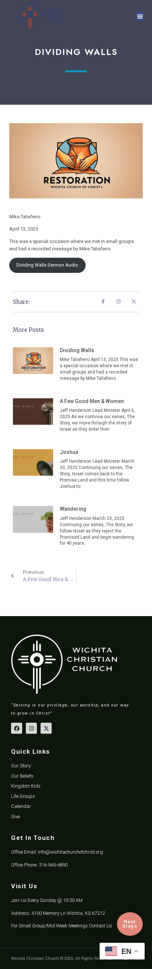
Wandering (73, 509)
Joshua (69, 452)
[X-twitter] (46, 728)
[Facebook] (16, 728)
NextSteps (130, 924)
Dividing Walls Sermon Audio (47, 265)
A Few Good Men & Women (92, 401)
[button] (140, 16)
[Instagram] (31, 728)
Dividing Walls (77, 350)
